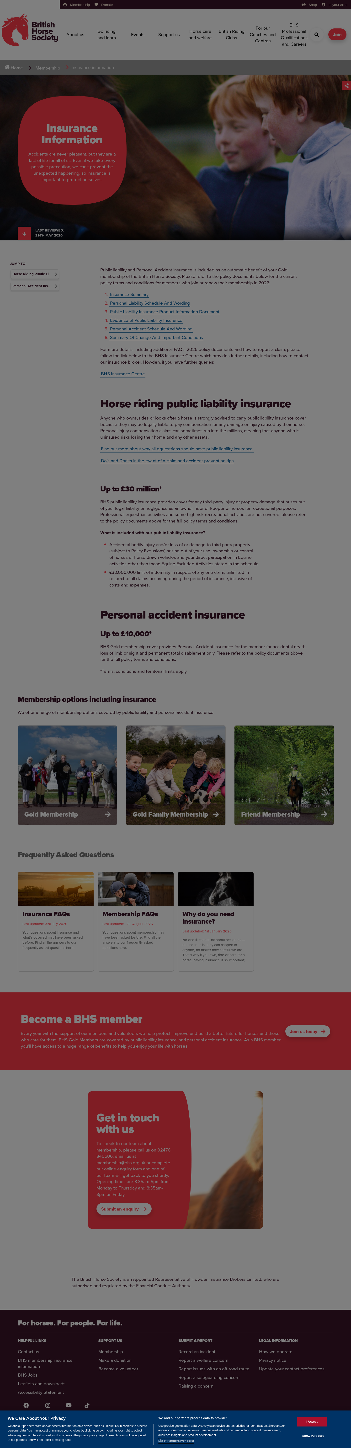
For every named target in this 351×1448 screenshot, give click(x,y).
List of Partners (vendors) (176, 1440)
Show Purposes (313, 1435)
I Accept (312, 1421)
